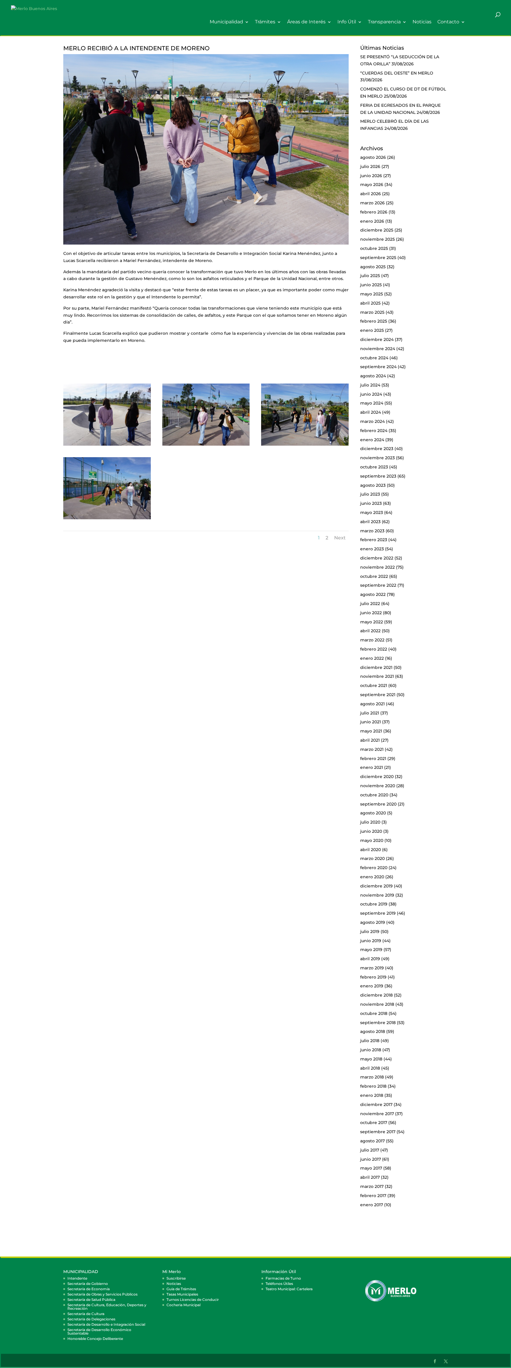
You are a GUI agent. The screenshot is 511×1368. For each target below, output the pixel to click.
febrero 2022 (373, 649)
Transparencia (384, 22)
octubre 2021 (373, 685)
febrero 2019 (373, 977)
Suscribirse (176, 1278)
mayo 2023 (371, 512)
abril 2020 (370, 849)
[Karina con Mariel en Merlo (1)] (107, 445)
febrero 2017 (373, 1195)
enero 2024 (372, 439)
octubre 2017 (373, 1122)
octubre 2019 (373, 904)
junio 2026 (371, 175)
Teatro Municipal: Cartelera (289, 1289)
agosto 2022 (373, 594)
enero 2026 (372, 221)
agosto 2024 (373, 376)
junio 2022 (371, 612)
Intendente (77, 1278)
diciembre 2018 (376, 995)
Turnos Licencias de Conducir (192, 1299)
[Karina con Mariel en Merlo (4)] (305, 445)
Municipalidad (226, 22)
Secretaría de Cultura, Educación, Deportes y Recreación (106, 1307)
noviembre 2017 (377, 1113)
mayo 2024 (371, 403)
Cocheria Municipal (183, 1305)
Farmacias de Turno (283, 1278)
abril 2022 (370, 630)
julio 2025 (370, 275)
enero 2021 (371, 767)
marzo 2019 (372, 968)
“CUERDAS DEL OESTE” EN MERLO (396, 73)
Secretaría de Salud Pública (91, 1299)
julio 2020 (370, 822)
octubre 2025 (374, 248)
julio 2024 (370, 385)
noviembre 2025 (377, 239)
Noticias (422, 22)
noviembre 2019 (377, 895)
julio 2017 (369, 1150)
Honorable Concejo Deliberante (95, 1338)
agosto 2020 (373, 813)
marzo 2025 (372, 312)
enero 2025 (372, 330)
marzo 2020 (372, 858)
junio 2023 (371, 503)
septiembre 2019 (378, 913)
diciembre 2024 (377, 339)
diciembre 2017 (376, 1104)
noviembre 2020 (377, 785)
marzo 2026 (372, 203)
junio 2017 (370, 1159)
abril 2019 (370, 958)
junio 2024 (371, 394)
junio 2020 (371, 831)
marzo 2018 (372, 1077)
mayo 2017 (371, 1168)
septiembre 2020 (378, 804)
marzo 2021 (372, 749)
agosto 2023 (373, 485)
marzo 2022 (372, 640)
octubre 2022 (374, 576)
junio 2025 (371, 284)
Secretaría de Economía (88, 1289)
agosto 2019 (372, 922)
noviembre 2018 (377, 1004)
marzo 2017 (372, 1186)
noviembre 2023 (377, 457)
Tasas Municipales (182, 1294)
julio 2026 (370, 166)
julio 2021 (369, 713)
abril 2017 (370, 1177)
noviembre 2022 (377, 567)
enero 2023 (372, 549)
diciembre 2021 (376, 667)
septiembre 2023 (378, 476)
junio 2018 (370, 1049)
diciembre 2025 (376, 230)
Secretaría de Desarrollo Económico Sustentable (99, 1331)
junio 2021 (370, 722)
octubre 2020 (374, 795)
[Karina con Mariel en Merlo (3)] (206, 445)
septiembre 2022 (378, 585)
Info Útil (346, 22)
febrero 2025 (373, 321)
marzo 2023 (372, 530)
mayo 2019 (371, 949)
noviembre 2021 (377, 676)
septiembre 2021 (377, 694)
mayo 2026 (371, 184)
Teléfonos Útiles (279, 1283)
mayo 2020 (371, 840)
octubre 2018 (373, 1013)
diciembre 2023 (376, 448)
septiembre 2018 (378, 1022)
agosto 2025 (373, 266)
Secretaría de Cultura (85, 1314)
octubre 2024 (374, 357)
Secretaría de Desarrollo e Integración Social (106, 1324)
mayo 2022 (371, 622)
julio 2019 (369, 931)
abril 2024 (370, 412)
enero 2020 (372, 876)
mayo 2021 (371, 731)
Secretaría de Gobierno (87, 1283)
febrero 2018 (373, 1086)
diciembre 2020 (377, 776)
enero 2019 (371, 986)
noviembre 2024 (377, 348)
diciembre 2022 (376, 558)
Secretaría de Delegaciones (91, 1319)
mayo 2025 (371, 294)
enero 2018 (371, 1095)
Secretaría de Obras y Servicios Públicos (102, 1294)
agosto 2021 (372, 703)
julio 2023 (370, 494)
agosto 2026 (373, 157)
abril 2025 (370, 303)
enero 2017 (371, 1204)
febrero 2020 (373, 867)
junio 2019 (370, 940)
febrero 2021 (373, 758)
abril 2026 (370, 193)
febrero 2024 (373, 430)
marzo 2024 (372, 421)
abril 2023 (370, 521)
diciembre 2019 (376, 886)
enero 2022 (372, 658)
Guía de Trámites (181, 1289)
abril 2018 (370, 1068)
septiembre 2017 (377, 1131)
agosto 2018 (372, 1031)
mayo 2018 (371, 1059)
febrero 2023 (373, 539)
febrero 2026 (373, 212)
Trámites (265, 22)
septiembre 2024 (378, 366)
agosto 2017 (372, 1141)
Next (340, 538)
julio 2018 (369, 1040)
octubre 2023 (374, 467)
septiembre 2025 (378, 257)
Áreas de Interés (306, 22)
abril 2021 (370, 740)
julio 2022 (370, 603)
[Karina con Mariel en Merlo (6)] (107, 519)
